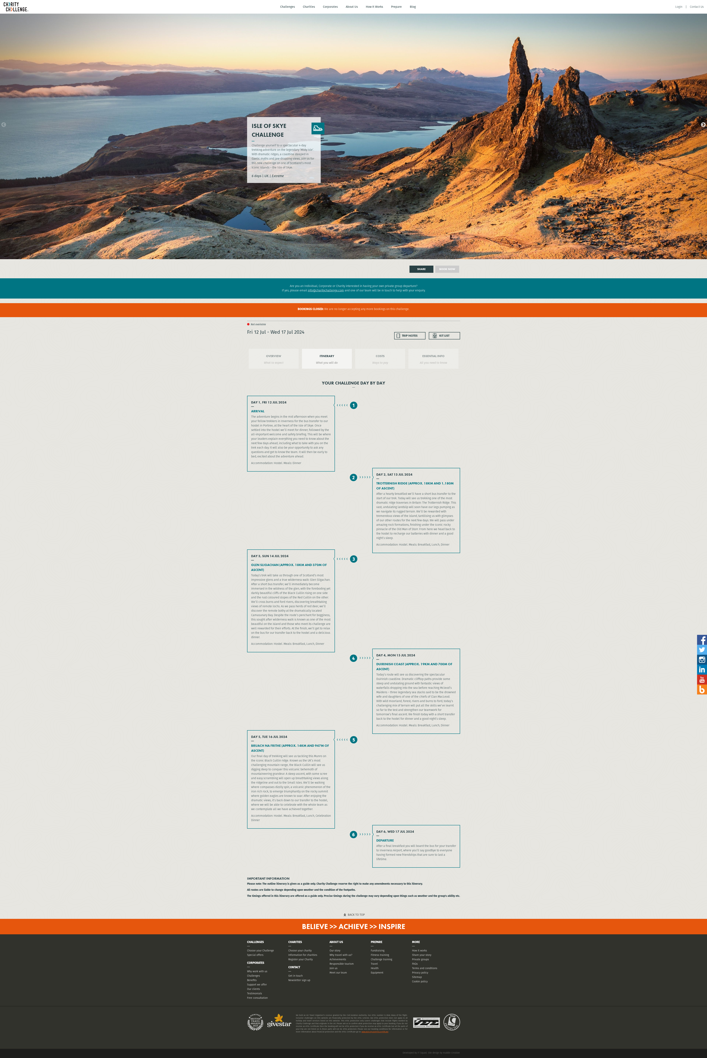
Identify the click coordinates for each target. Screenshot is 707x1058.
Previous (3, 124)
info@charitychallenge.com (326, 290)
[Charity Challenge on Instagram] (702, 656)
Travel (374, 964)
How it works (419, 950)
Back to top (356, 915)
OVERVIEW (273, 356)
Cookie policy (420, 981)
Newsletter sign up (299, 980)
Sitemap (417, 977)
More (416, 942)
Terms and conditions (424, 968)
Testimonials (254, 993)
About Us (352, 7)
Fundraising (377, 950)
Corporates (330, 7)
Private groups (420, 959)
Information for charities (302, 955)
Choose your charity (300, 950)
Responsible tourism (342, 964)
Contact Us (697, 6)
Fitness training (380, 955)
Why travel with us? (341, 955)
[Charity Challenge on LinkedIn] (702, 666)
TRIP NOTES (410, 336)
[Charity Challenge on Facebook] (702, 636)
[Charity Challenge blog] (702, 686)
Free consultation (257, 998)
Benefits (252, 980)
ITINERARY (327, 356)
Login (678, 6)
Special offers (255, 955)
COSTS (380, 356)
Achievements (338, 959)
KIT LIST (444, 336)
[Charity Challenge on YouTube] (702, 676)
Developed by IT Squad (415, 1053)
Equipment (377, 972)
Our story (335, 950)
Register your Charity (300, 959)
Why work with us (257, 971)
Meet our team (338, 972)
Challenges (287, 7)
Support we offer (257, 984)
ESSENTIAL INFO (433, 356)
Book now (447, 269)
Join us (333, 968)
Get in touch (295, 976)
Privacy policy (420, 972)
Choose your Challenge (260, 950)
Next (702, 124)
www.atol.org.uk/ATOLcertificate (375, 1031)
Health (375, 968)
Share (421, 269)
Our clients (253, 989)
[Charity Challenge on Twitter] (702, 646)
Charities (309, 7)
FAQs (415, 964)
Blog (413, 7)
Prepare (396, 7)
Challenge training (381, 959)
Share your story (421, 955)
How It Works (374, 7)
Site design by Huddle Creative (444, 1053)
